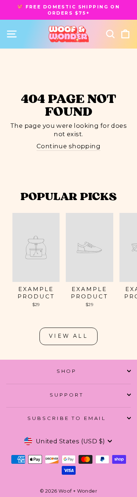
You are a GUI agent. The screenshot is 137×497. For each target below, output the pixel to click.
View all (68, 336)
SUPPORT (67, 395)
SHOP (67, 371)
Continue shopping (68, 146)
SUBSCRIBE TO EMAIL (66, 418)
